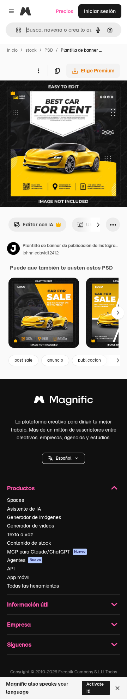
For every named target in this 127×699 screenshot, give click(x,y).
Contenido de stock (29, 543)
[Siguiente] (98, 225)
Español (63, 458)
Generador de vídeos (30, 526)
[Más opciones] (38, 71)
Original (45, 94)
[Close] (117, 688)
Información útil (28, 604)
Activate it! (95, 687)
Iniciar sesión (100, 11)
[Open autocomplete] (15, 30)
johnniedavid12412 (41, 253)
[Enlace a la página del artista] (13, 249)
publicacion (89, 360)
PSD (48, 50)
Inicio (12, 50)
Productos (21, 488)
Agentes (24, 560)
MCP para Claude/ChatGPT (46, 552)
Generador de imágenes (34, 517)
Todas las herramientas (33, 586)
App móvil (18, 577)
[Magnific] (63, 401)
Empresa (19, 624)
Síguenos (19, 644)
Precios (64, 11)
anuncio (55, 360)
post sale (23, 360)
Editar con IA (33, 226)
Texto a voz (20, 534)
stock (31, 50)
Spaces (15, 500)
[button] (63, 458)
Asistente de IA (24, 509)
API (11, 568)
